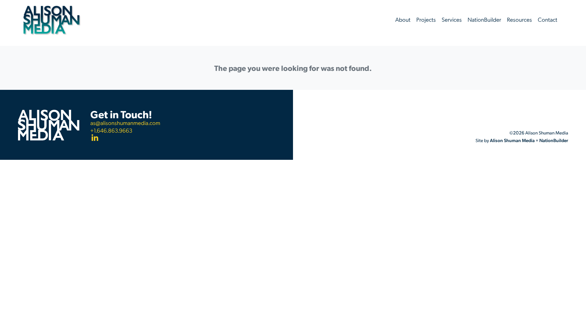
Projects (426, 19)
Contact (547, 19)
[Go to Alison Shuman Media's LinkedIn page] (125, 138)
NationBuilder (484, 19)
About (403, 19)
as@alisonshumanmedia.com (125, 123)
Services (452, 19)
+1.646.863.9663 (111, 130)
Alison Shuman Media (512, 140)
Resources (519, 19)
